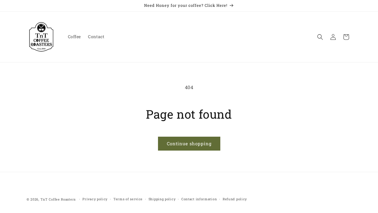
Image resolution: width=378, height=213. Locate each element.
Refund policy (235, 199)
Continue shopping (189, 143)
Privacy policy (94, 199)
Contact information (199, 199)
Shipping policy (162, 199)
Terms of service (128, 199)
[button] (320, 36)
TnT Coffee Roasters (58, 199)
